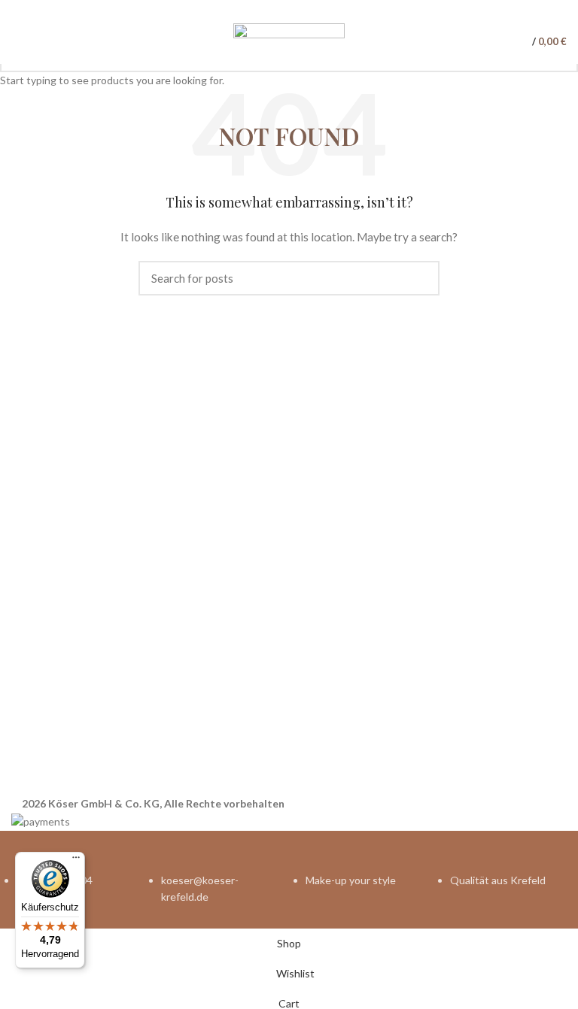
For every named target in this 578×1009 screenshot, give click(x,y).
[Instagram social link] (297, 10)
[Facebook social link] (280, 10)
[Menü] (76, 861)
